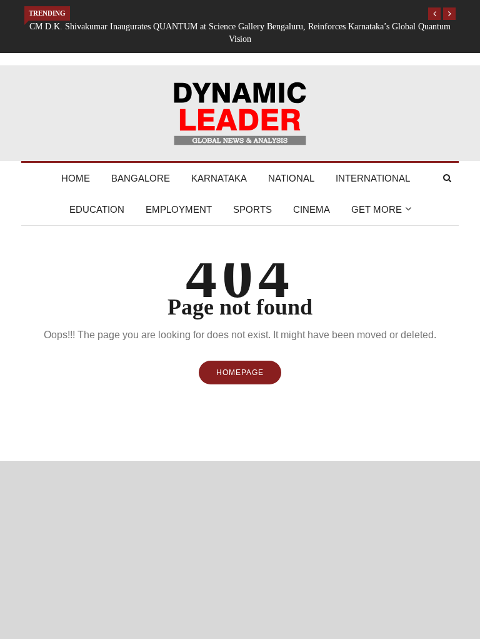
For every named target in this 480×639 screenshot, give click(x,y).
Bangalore (140, 178)
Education (96, 209)
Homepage (240, 372)
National (291, 178)
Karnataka (219, 178)
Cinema (311, 209)
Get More (376, 209)
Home (75, 178)
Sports (252, 209)
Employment (179, 209)
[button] (434, 13)
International (373, 178)
